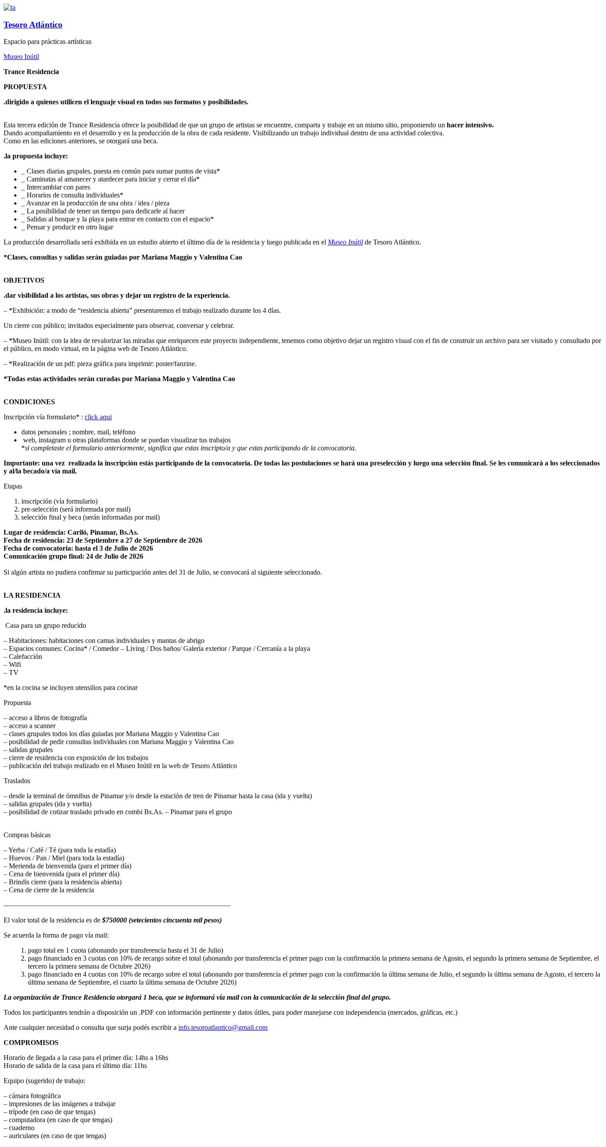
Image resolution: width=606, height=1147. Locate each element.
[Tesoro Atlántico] (10, 7)
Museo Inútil (21, 56)
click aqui (98, 417)
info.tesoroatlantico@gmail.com (223, 1027)
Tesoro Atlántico (33, 24)
